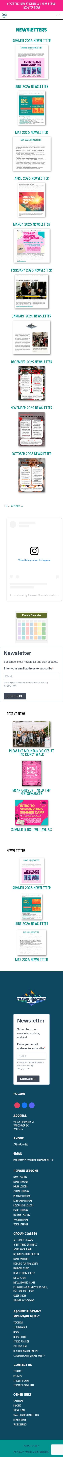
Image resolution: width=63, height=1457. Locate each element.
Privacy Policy (31, 1445)
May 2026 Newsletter (31, 132)
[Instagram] (17, 1105)
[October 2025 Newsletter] (31, 490)
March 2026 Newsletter (31, 224)
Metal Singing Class (24, 1282)
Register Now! (32, 7)
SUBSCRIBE (15, 696)
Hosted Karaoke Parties (25, 1350)
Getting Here (20, 1346)
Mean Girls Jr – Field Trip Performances (31, 791)
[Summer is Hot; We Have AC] (31, 823)
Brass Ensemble (21, 1258)
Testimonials (20, 1327)
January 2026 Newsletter (31, 316)
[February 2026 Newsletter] (31, 306)
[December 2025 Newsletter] (31, 398)
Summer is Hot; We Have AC (31, 829)
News (16, 1331)
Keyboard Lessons (22, 1200)
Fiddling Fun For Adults (25, 1263)
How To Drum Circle (24, 1272)
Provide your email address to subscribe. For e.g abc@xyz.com (26, 684)
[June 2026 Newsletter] (31, 123)
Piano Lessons (20, 1210)
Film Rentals (19, 1419)
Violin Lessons (20, 1219)
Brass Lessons (20, 1181)
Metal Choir (19, 1277)
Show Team (19, 1410)
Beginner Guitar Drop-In (26, 1253)
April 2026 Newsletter (31, 178)
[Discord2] (31, 1105)
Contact (18, 1370)
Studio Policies (21, 1341)
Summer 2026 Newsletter (31, 40)
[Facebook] (24, 1105)
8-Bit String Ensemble (25, 1244)
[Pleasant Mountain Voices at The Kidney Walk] (31, 745)
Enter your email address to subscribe (28, 668)
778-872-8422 (20, 1144)
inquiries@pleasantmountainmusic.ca (33, 1159)
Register (17, 1375)
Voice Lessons (20, 1224)
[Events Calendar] (31, 642)
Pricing (17, 1405)
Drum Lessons (20, 1186)
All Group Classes (23, 1239)
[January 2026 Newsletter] (31, 352)
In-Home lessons (21, 1195)
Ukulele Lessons (21, 1214)
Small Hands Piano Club (26, 1414)
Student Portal (21, 1380)
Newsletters (19, 1336)
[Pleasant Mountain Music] (4, 15)
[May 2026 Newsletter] (32, 169)
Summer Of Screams (23, 1300)
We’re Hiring (20, 1424)
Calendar (18, 1400)
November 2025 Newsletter (31, 408)
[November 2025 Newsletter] (31, 444)
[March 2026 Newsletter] (32, 260)
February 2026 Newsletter (31, 270)
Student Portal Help (23, 1385)
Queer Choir (19, 1295)
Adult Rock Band (22, 1249)
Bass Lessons (20, 1176)
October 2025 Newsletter (31, 453)
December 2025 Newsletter (31, 362)
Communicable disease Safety (29, 1355)
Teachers (18, 1322)
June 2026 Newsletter (31, 86)
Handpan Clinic (21, 1268)
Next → (18, 506)
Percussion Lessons (23, 1205)
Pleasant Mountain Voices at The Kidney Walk (31, 752)
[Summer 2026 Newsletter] (31, 77)
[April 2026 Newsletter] (31, 214)
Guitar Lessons (21, 1191)
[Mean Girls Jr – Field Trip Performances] (31, 784)
